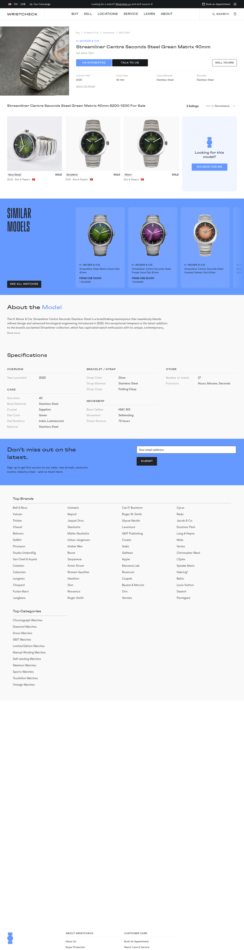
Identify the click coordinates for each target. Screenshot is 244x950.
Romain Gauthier (78, 572)
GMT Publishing (132, 533)
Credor (126, 539)
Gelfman (127, 552)
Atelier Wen (75, 546)
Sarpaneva (75, 559)
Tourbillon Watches (25, 678)
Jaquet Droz (76, 520)
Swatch (181, 591)
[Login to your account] (235, 4)
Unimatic (73, 507)
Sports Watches (23, 671)
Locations (108, 14)
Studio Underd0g (24, 552)
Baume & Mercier (133, 585)
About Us (71, 941)
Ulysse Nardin (131, 520)
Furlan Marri (21, 591)
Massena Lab (131, 565)
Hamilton (73, 578)
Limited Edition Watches (29, 646)
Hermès (127, 597)
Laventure (128, 527)
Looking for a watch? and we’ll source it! (122, 4)
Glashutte (74, 527)
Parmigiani (183, 597)
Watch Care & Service (136, 947)
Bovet (71, 552)
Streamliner (108, 32)
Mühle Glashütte (78, 533)
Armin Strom (76, 565)
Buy (74, 14)
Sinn (70, 585)
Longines (19, 578)
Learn (149, 14)
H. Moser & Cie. (91, 32)
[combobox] (225, 106)
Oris (125, 591)
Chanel (17, 527)
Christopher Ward (188, 552)
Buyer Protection (75, 947)
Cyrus (180, 507)
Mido (180, 539)
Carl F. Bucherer (132, 507)
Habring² (182, 572)
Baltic (180, 578)
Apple (126, 559)
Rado (180, 514)
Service (131, 14)
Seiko (125, 546)
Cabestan (19, 572)
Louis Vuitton (185, 585)
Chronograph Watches (28, 620)
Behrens (18, 533)
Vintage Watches (24, 684)
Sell (88, 14)
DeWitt (17, 539)
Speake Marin (186, 565)
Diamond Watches (25, 626)
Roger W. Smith (132, 514)
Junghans (19, 597)
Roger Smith (76, 597)
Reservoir (128, 572)
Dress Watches (22, 633)
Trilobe (17, 520)
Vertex (181, 546)
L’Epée (181, 559)
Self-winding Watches (27, 658)
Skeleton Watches (24, 665)
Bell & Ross (20, 507)
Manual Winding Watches (29, 652)
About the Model (85, 86)
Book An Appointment (136, 941)
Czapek (127, 578)
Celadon (18, 565)
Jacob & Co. (185, 520)
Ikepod (72, 514)
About (167, 14)
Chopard (19, 585)
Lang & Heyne (186, 533)
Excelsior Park (186, 527)
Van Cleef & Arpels (25, 559)
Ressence (74, 591)
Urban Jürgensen (79, 539)
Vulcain (17, 514)
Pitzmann (19, 546)
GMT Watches (22, 639)
